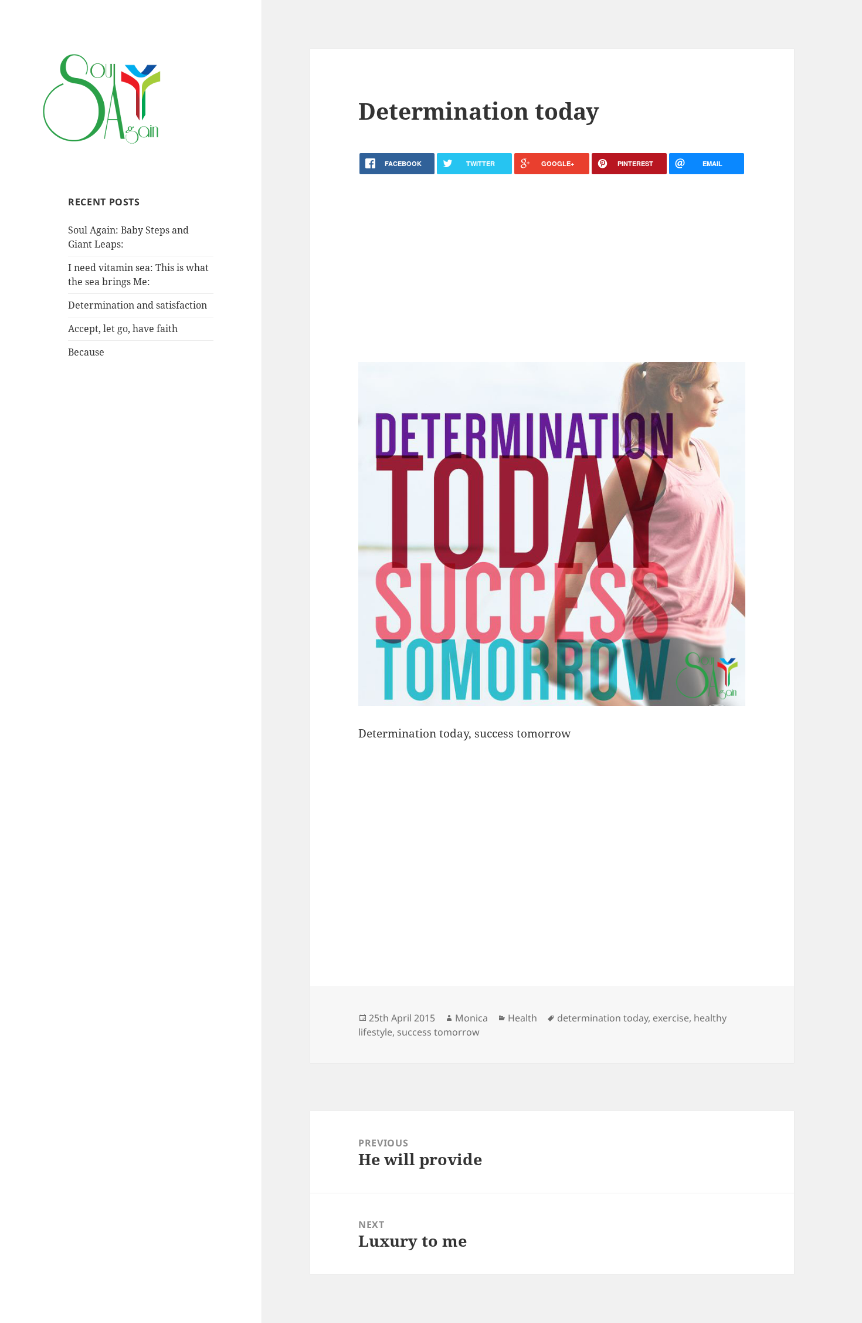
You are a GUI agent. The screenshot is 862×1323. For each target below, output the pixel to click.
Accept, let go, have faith (123, 328)
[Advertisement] (551, 268)
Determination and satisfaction (137, 305)
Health (522, 1017)
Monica (471, 1017)
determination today (602, 1017)
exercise (671, 1017)
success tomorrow (438, 1032)
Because (86, 352)
